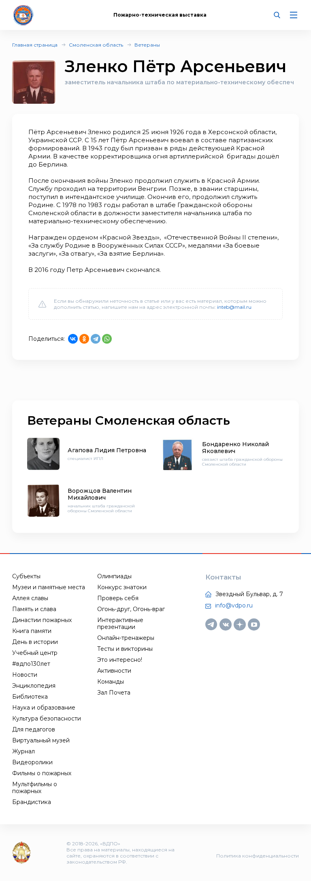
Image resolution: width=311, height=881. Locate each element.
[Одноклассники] (84, 339)
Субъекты (26, 576)
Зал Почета (113, 692)
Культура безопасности (46, 718)
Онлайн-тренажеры (125, 638)
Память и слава (34, 609)
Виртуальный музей (41, 740)
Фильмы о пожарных (41, 773)
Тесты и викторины (125, 648)
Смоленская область (96, 45)
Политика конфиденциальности (257, 856)
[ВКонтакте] (73, 339)
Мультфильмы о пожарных (34, 787)
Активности (114, 670)
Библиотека (30, 696)
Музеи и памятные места (48, 587)
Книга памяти (31, 631)
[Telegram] (95, 339)
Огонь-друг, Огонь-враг (131, 609)
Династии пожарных (42, 620)
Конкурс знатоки (122, 587)
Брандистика (31, 802)
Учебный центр (35, 652)
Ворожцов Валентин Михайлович (100, 494)
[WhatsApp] (107, 339)
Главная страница (35, 45)
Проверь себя (117, 598)
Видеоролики (32, 762)
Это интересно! (119, 659)
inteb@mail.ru (234, 307)
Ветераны (147, 45)
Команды (110, 681)
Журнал (23, 751)
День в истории (35, 642)
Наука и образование (43, 707)
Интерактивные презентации (120, 623)
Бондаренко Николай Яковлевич (235, 447)
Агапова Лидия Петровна (107, 450)
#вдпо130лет (31, 663)
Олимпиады (114, 576)
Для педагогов (33, 729)
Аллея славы (30, 598)
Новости (24, 674)
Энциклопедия (33, 685)
